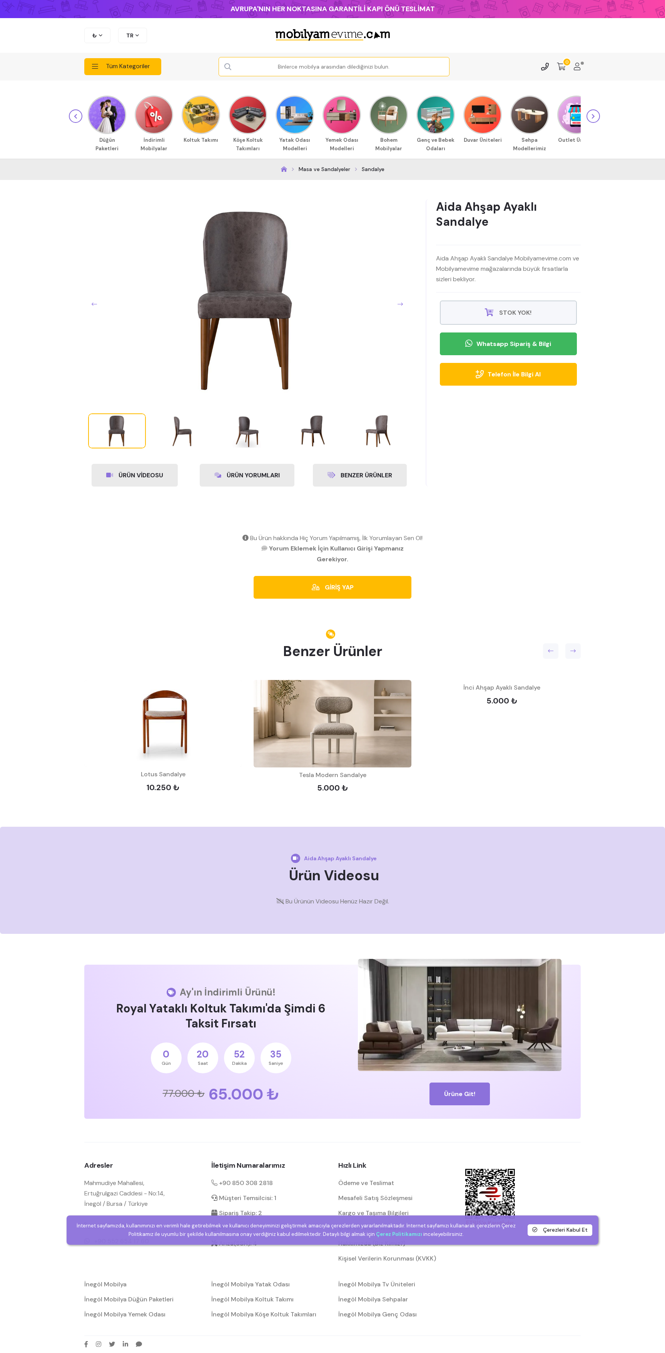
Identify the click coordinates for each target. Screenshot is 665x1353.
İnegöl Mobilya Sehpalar (373, 1299)
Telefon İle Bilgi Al (514, 374)
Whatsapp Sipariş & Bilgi (513, 344)
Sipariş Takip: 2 (239, 1213)
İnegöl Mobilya (105, 1284)
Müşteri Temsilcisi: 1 (246, 1198)
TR (130, 35)
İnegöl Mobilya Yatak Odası (250, 1284)
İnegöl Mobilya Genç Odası (377, 1314)
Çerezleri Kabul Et (564, 1229)
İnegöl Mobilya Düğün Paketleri (129, 1299)
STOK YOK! (514, 313)
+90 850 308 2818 (245, 1183)
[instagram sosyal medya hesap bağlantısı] (98, 1344)
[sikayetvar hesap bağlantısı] (139, 1344)
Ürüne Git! (459, 1094)
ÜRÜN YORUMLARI (252, 475)
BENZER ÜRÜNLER (365, 475)
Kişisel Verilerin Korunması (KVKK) (387, 1258)
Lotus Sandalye (163, 774)
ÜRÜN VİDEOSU (140, 475)
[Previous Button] (94, 304)
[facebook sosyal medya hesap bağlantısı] (86, 1344)
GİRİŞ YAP (338, 587)
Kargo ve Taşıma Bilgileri (373, 1213)
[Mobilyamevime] (284, 169)
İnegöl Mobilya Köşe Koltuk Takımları (263, 1314)
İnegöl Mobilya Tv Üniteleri (376, 1284)
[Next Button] (400, 304)
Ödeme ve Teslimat (366, 1183)
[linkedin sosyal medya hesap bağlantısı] (125, 1344)
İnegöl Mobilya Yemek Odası (124, 1314)
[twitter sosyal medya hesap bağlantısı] (112, 1344)
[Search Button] (227, 67)
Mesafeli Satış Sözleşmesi (375, 1198)
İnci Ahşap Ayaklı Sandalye (501, 687)
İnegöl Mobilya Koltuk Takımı (252, 1299)
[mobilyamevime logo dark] (332, 35)
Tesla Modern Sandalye (332, 775)
